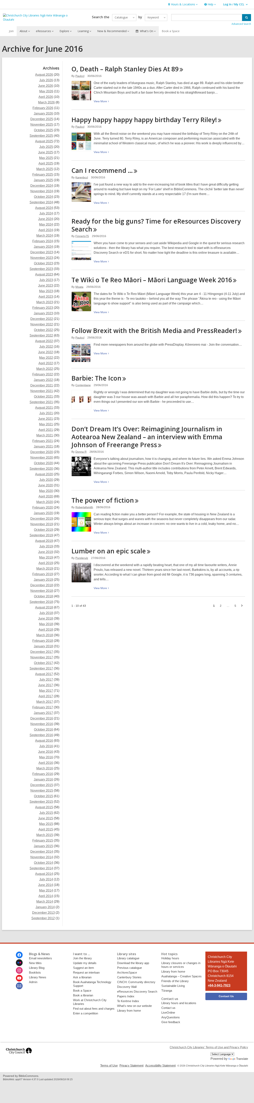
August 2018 (44, 607)
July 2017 (46, 679)
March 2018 (44, 635)
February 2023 (42, 307)
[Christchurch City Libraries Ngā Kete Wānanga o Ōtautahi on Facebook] (19, 955)
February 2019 (42, 574)
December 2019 (41, 518)
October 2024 (43, 196)
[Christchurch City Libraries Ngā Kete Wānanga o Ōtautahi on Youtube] (19, 978)
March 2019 (44, 568)
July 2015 (46, 812)
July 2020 (46, 479)
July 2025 (46, 146)
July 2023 (46, 280)
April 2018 (45, 629)
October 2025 (43, 130)
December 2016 (41, 718)
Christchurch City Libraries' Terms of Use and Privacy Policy (209, 1047)
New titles (35, 963)
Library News (37, 977)
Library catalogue (128, 958)
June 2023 (45, 285)
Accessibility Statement (160, 1065)
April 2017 (45, 696)
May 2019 (46, 557)
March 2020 (44, 502)
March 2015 (44, 835)
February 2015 (42, 840)
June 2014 (45, 885)
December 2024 (41, 185)
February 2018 (42, 640)
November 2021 (41, 391)
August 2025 (44, 141)
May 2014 (46, 890)
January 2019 (43, 579)
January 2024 (43, 246)
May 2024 (46, 224)
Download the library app (133, 963)
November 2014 (41, 857)
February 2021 (42, 441)
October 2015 (43, 796)
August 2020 (44, 474)
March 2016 (44, 768)
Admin (33, 982)
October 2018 (43, 596)
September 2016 (41, 735)
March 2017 (44, 701)
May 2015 (46, 824)
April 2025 (45, 163)
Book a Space (171, 31)
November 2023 (41, 257)
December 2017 (41, 651)
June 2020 (45, 485)
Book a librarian (83, 995)
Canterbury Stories (129, 977)
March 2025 (44, 169)
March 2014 (44, 901)
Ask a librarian (82, 977)
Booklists (35, 972)
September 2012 (43, 918)
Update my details (84, 963)
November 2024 (41, 191)
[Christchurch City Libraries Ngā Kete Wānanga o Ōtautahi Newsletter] (19, 985)
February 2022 (42, 374)
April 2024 (45, 230)
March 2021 (44, 435)
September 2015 (41, 801)
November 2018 (41, 590)
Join (11, 31)
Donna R (81, 451)
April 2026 (45, 97)
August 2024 (44, 208)
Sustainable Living (173, 985)
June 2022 (45, 352)
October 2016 (43, 729)
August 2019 (44, 540)
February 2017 (42, 707)
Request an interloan (86, 972)
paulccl (79, 75)
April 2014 (45, 896)
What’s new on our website (134, 1005)
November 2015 (41, 790)
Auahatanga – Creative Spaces (181, 976)
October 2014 (43, 862)
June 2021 (45, 418)
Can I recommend (102, 170)
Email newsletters (40, 958)
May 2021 (46, 424)
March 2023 (44, 302)
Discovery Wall (127, 986)
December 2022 (41, 318)
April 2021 (45, 429)
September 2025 (41, 135)
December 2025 (41, 119)
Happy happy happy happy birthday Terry (144, 119)
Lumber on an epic (108, 551)
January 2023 (43, 313)
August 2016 (44, 740)
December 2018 (41, 585)
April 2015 (45, 829)
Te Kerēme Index (128, 1001)
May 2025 (46, 158)
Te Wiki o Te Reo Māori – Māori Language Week (151, 280)
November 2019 (41, 524)
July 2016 (46, 746)
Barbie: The (96, 378)
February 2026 (43, 108)
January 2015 (43, 846)
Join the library (82, 958)
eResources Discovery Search (137, 991)
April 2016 (45, 762)
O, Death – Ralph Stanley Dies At (125, 69)
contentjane (83, 385)
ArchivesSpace (127, 972)
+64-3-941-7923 (219, 985)
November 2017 (41, 657)
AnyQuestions (170, 1017)
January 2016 (43, 779)
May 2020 (46, 491)
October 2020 (43, 463)
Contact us (168, 1007)
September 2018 (41, 602)
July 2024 (46, 213)
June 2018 (45, 618)
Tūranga (166, 990)
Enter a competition (85, 1013)
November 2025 (41, 124)
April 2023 (45, 296)
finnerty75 (82, 236)
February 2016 (42, 774)
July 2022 (46, 346)
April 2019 (45, 563)
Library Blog (36, 967)
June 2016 (45, 751)
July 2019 (46, 546)
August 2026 (44, 74)
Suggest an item (83, 967)
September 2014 (41, 868)
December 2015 (41, 785)
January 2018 (43, 646)
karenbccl (81, 177)
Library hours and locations (178, 1003)
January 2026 (43, 113)
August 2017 (44, 674)
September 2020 (41, 468)
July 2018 (46, 613)
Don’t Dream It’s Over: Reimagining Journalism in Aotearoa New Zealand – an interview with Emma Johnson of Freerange (146, 437)
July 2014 (46, 879)
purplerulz (81, 558)
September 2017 (41, 668)
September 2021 (41, 402)
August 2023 (44, 274)
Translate (242, 1058)
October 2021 (43, 396)
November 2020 (41, 457)
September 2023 (41, 269)
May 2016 (46, 757)
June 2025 (45, 152)
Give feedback (170, 1022)
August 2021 (44, 407)
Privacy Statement (131, 1065)
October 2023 (43, 263)
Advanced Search (241, 24)
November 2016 (41, 724)
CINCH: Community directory (136, 982)
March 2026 (46, 102)
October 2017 (43, 663)
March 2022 (44, 368)
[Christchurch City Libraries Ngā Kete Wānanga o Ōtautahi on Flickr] (19, 962)
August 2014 (44, 873)
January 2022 (43, 380)
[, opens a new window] (19, 1055)
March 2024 (44, 235)
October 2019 (43, 529)
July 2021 (46, 413)
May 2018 (46, 624)
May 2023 (46, 291)
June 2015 (45, 818)
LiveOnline (168, 1012)
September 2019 (41, 535)
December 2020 (41, 452)
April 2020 (45, 496)
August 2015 (44, 807)
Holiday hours (170, 958)
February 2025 (42, 174)
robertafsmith (84, 507)
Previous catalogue (129, 967)
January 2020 (43, 513)
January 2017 (43, 713)
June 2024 (45, 219)
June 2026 (45, 85)
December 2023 (41, 252)
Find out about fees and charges (93, 1008)
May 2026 (46, 91)
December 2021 (41, 385)
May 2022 (46, 357)
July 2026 (46, 80)
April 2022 (45, 363)
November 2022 (41, 324)
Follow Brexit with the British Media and (154, 330)
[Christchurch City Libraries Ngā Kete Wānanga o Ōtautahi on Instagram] (19, 970)
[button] (182, 4)
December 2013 (43, 912)
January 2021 (43, 446)
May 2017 (46, 690)
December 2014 (41, 851)
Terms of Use (109, 1065)
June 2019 (45, 552)
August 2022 (44, 341)
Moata (79, 286)
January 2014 (45, 907)
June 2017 (45, 685)
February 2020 (42, 507)
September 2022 (41, 335)
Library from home (129, 1010)
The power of (102, 500)
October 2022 (43, 330)
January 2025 (43, 180)
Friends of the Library (175, 981)
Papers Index (125, 996)
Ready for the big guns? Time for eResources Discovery (156, 225)
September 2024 (41, 202)
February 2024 (42, 241)
